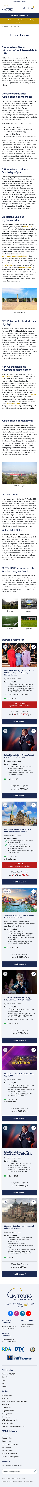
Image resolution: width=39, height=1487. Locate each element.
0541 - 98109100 (15, 1304)
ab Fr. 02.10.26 (10, 1100)
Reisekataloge (7, 1395)
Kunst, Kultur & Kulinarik (10, 1444)
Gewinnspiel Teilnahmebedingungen (14, 1401)
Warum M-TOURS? (19, 2)
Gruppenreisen (7, 1438)
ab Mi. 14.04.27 (12, 779)
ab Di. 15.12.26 (10, 858)
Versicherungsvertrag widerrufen (13, 1426)
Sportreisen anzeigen (11, 26)
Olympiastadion (7, 376)
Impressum (16, 1478)
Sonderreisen (6, 1407)
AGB (23, 1478)
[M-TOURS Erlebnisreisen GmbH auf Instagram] (16, 1313)
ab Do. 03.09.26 (12, 947)
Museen (33, 394)
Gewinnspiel (6, 1398)
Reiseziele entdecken (9, 1453)
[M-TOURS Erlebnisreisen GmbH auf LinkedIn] (22, 1313)
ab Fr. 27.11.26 (11, 699)
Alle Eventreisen (7, 1450)
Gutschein (5, 1404)
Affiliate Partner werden (10, 1420)
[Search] (24, 8)
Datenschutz (6, 1478)
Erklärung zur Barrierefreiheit (12, 1481)
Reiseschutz (6, 1417)
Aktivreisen (5, 1435)
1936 (14, 256)
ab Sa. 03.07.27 (12, 1023)
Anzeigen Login (7, 1423)
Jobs (3, 1380)
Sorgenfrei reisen (8, 1411)
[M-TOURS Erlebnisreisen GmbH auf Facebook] (10, 1313)
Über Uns (5, 1377)
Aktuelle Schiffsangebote (10, 1457)
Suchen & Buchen (18, 15)
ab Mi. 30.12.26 (12, 1257)
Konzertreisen (6, 1441)
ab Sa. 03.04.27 (12, 1176)
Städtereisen (6, 1447)
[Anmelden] (35, 1471)
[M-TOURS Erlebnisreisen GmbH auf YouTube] (28, 1313)
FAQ (3, 1383)
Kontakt (4, 1386)
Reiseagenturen (7, 1414)
